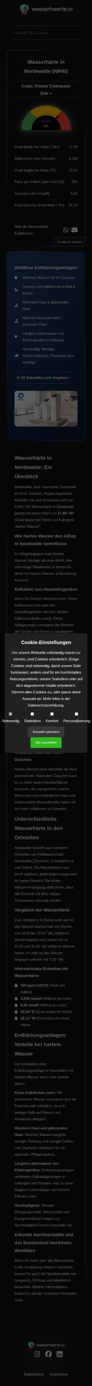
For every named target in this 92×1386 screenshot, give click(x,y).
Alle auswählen (46, 742)
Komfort (52, 721)
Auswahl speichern (46, 732)
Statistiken (32, 721)
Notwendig (10, 721)
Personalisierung (76, 721)
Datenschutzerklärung (45, 705)
